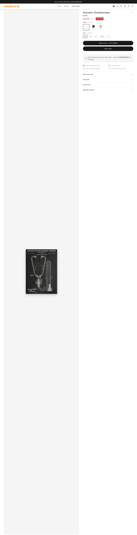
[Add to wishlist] (131, 12)
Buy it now (108, 49)
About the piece (88, 74)
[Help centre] (125, 6)
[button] (117, 6)
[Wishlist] (121, 6)
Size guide (86, 79)
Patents (85, 15)
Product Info (86, 85)
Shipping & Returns (89, 90)
